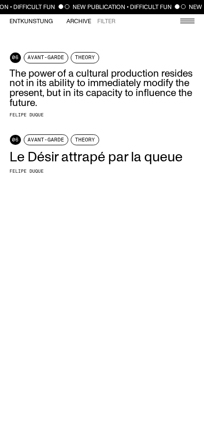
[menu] (183, 22)
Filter (106, 21)
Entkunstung (31, 21)
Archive (78, 21)
